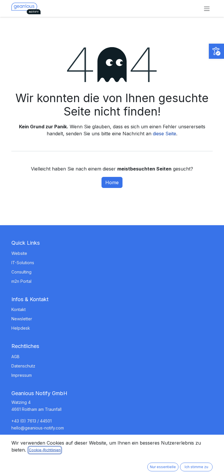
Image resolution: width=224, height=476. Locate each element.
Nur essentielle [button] (163, 467)
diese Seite (164, 133)
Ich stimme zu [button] (196, 467)
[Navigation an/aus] (207, 8)
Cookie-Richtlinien (45, 450)
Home (112, 182)
